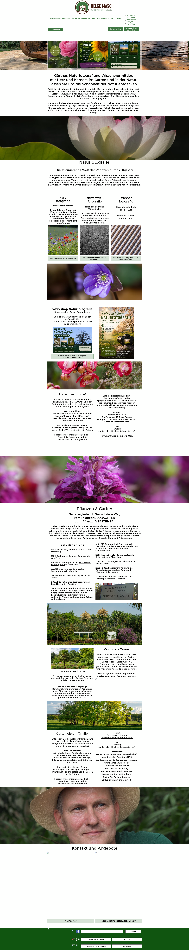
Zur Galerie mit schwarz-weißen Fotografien (94, 258)
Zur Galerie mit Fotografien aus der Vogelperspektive (126, 258)
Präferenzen (131, 20)
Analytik (130, 22)
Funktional (131, 17)
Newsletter (70, 921)
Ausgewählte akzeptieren (131, 29)
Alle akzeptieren (115, 29)
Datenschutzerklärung (96, 939)
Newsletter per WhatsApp (96, 946)
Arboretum (114, 570)
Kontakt (127, 939)
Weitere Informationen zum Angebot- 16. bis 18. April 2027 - (72, 356)
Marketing (131, 24)
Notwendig (131, 15)
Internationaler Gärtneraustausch (73, 582)
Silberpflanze (85, 588)
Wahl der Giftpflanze (76, 575)
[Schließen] (138, 25)
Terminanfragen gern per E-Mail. (117, 436)
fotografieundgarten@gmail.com (118, 921)
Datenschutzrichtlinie (104, 18)
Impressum (127, 946)
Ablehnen (56, 29)
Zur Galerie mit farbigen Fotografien (63, 259)
